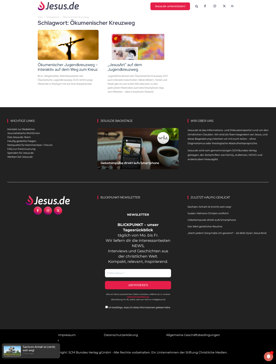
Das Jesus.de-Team (19, 137)
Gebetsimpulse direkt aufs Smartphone (130, 163)
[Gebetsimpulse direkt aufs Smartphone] (138, 153)
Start (40, 17)
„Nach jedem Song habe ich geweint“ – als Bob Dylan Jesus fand (227, 232)
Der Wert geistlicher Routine (205, 226)
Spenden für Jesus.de (20, 152)
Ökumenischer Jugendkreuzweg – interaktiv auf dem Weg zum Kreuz (68, 67)
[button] (197, 6)
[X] (224, 6)
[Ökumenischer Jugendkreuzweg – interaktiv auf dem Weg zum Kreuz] (68, 45)
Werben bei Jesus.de (20, 156)
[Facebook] (205, 6)
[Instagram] (215, 6)
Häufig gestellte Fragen (21, 140)
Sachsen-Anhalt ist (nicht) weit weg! (209, 206)
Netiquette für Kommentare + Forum (30, 144)
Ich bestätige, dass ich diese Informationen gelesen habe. (139, 307)
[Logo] (47, 200)
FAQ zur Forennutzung (21, 148)
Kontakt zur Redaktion (21, 129)
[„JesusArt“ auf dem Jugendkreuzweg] (138, 45)
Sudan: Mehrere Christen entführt (208, 213)
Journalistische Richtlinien (23, 133)
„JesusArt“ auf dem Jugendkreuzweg (125, 67)
